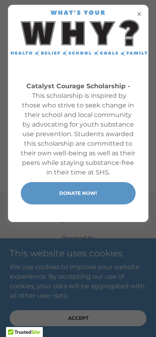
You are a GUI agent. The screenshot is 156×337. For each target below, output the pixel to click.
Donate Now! (78, 193)
